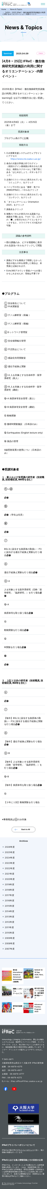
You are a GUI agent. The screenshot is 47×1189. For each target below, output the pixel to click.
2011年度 (9, 927)
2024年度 (10, 857)
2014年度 (9, 911)
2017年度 (9, 895)
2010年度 (9, 932)
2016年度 (9, 900)
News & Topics (16, 9)
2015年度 (9, 906)
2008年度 (10, 943)
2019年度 (9, 884)
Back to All (25, 829)
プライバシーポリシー (25, 1150)
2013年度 (9, 916)
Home (3, 9)
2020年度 (10, 879)
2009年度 (10, 938)
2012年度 (9, 922)
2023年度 (10, 863)
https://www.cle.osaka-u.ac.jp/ (26, 159)
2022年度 (10, 868)
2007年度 (9, 948)
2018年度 (9, 889)
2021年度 (9, 873)
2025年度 (10, 852)
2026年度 (10, 847)
